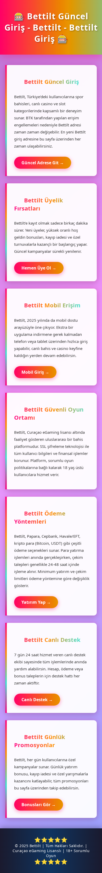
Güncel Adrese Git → (42, 163)
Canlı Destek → (37, 699)
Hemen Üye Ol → (38, 268)
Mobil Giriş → (35, 372)
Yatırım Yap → (36, 602)
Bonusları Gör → (38, 804)
